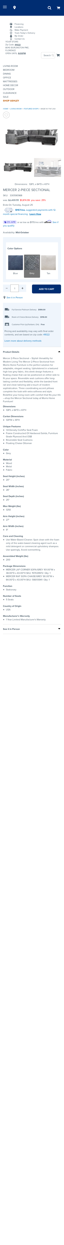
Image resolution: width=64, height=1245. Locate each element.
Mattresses (10, 81)
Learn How (35, 214)
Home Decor (10, 85)
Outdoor (8, 89)
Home (5, 108)
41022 (46, 334)
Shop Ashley (11, 100)
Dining (7, 73)
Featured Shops (31, 108)
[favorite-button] (6, 115)
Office (7, 77)
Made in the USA (48, 108)
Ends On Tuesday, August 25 (18, 204)
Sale (5, 96)
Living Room (10, 66)
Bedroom (8, 69)
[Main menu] (5, 7)
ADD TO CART (46, 289)
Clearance (10, 93)
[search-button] (53, 55)
